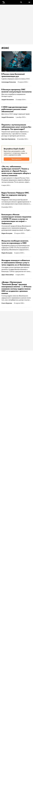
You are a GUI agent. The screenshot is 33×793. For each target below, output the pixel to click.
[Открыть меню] (29, 2)
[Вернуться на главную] (4, 2)
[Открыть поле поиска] (21, 2)
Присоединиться (16, 159)
